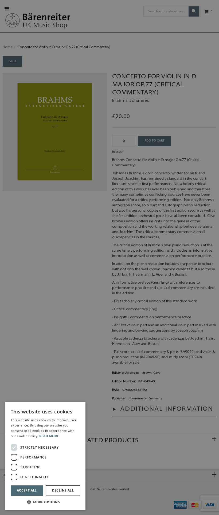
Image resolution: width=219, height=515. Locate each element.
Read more (49, 436)
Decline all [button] (63, 490)
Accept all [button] (27, 490)
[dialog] (45, 456)
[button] (45, 501)
